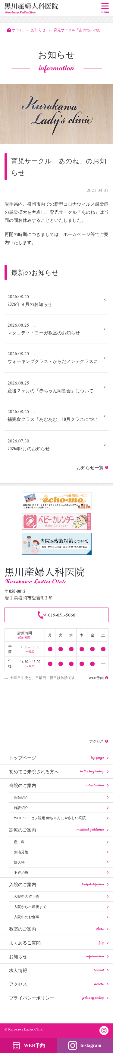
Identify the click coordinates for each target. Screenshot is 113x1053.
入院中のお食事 (26, 916)
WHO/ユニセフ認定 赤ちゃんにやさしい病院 (50, 817)
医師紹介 (21, 797)
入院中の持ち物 (26, 896)
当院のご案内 (56, 785)
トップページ (56, 757)
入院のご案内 (56, 884)
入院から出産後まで (30, 906)
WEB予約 (34, 1045)
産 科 (19, 841)
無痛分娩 (21, 851)
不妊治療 (21, 872)
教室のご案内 (56, 928)
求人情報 (56, 970)
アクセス (56, 984)
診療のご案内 (56, 829)
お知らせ (56, 956)
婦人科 (19, 862)
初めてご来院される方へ (56, 771)
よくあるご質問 (56, 942)
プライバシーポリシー (56, 997)
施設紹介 (21, 807)
